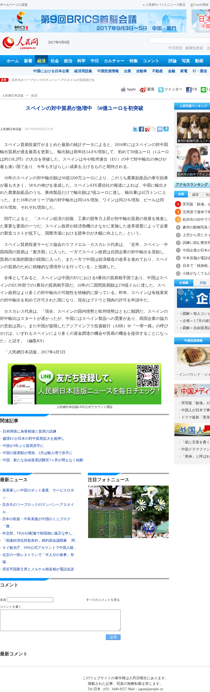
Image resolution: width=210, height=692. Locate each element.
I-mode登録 (201, 4)
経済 (41, 61)
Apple (131, 89)
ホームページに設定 (14, 4)
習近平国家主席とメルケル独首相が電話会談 (38, 569)
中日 (95, 61)
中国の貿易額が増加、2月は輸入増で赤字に (37, 453)
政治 (68, 61)
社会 (55, 61)
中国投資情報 (108, 71)
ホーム (13, 61)
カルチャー (114, 61)
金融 (171, 71)
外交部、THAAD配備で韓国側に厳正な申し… (39, 533)
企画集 (183, 283)
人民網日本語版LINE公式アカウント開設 (85, 407)
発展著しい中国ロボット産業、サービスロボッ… (38, 493)
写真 (186, 61)
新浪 (150, 89)
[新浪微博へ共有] (147, 129)
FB (194, 89)
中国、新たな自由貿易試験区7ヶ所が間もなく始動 (43, 460)
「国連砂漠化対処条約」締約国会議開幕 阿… (40, 540)
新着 (28, 61)
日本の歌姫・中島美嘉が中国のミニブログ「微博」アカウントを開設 (59, 80)
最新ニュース (14, 479)
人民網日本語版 (13, 95)
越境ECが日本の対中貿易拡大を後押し (34, 439)
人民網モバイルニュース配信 (165, 4)
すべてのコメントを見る (103, 600)
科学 (81, 61)
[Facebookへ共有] (141, 129)
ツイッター (173, 89)
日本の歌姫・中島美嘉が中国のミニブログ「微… (36, 522)
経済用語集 (83, 71)
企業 (127, 71)
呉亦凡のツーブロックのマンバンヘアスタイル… (38, 508)
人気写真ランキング (193, 106)
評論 (173, 61)
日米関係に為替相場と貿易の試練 (29, 431)
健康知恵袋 (194, 48)
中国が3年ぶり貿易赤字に (23, 446)
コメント (151, 61)
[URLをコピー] (153, 129)
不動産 (157, 71)
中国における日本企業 (51, 71)
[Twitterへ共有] (135, 129)
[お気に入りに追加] (166, 129)
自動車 (141, 71)
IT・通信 (200, 71)
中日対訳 (175, 48)
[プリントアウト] (159, 129)
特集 (134, 61)
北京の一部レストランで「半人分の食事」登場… (38, 558)
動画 (199, 61)
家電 (183, 71)
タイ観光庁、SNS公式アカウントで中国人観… (39, 548)
